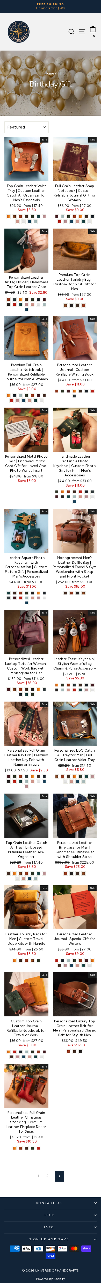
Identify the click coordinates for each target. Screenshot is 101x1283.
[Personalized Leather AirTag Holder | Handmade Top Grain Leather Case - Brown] (26, 299)
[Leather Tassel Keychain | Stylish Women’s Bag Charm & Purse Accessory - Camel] (57, 685)
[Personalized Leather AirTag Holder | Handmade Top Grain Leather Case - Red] (14, 304)
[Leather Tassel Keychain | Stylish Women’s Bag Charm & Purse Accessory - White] (93, 690)
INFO (49, 1227)
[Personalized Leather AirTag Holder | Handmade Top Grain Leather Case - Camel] (20, 299)
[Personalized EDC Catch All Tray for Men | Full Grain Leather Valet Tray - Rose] (72, 781)
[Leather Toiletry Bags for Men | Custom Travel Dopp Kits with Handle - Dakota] (32, 960)
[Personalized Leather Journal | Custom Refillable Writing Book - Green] (63, 391)
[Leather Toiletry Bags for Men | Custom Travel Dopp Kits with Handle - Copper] (26, 960)
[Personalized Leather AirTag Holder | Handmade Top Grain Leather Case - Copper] (8, 299)
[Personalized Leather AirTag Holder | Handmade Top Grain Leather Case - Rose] (32, 304)
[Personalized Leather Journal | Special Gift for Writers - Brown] (60, 965)
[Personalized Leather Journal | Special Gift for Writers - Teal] (83, 965)
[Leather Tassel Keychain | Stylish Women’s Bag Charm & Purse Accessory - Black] (57, 690)
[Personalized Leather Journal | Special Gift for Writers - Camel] (93, 960)
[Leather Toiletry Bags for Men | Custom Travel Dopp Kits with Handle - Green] (38, 960)
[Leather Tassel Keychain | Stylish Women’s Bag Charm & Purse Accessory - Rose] (69, 690)
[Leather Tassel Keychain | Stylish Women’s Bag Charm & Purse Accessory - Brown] (81, 685)
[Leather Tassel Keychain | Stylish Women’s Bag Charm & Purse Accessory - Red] (75, 690)
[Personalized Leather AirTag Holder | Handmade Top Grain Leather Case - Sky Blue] (14, 299)
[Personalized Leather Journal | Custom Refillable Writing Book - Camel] (75, 391)
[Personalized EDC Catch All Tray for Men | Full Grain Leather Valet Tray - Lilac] (93, 776)
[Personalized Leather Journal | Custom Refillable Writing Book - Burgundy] (69, 391)
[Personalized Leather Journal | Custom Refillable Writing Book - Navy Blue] (87, 391)
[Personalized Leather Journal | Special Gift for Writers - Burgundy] (87, 960)
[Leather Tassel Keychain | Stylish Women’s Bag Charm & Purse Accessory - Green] (63, 685)
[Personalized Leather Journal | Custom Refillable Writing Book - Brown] (81, 391)
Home (49, 73)
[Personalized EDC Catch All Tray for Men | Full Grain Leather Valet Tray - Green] (81, 776)
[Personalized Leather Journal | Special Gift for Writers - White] (89, 965)
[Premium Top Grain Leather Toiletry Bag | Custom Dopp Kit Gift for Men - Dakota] (66, 306)
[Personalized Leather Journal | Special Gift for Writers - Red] (57, 960)
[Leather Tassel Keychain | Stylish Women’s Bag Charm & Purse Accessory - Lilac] (87, 690)
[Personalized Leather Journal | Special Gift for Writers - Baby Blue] (69, 960)
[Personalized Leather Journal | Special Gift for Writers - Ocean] (72, 965)
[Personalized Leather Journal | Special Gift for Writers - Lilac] (66, 965)
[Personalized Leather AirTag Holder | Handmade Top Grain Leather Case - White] (38, 304)
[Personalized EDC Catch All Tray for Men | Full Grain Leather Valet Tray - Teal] (87, 776)
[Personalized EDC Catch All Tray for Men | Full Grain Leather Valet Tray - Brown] (69, 776)
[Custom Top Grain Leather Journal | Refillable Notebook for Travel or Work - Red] (14, 1052)
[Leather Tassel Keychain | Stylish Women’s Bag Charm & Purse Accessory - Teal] (81, 690)
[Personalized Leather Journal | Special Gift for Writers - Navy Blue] (63, 960)
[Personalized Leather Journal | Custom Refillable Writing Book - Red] (93, 391)
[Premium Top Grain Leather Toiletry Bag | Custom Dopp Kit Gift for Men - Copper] (83, 306)
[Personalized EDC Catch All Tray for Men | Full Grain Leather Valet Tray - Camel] (75, 776)
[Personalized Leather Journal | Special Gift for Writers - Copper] (81, 960)
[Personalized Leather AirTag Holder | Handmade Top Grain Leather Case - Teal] (20, 304)
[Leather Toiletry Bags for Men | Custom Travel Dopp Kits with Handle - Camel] (14, 960)
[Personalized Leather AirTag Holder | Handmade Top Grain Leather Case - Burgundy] (44, 299)
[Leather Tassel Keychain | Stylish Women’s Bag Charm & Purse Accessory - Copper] (69, 685)
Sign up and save (49, 1239)
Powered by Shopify (50, 1279)
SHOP (49, 1215)
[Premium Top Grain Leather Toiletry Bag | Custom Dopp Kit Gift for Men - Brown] (78, 306)
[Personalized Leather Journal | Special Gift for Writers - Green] (75, 960)
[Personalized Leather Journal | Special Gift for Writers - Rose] (78, 965)
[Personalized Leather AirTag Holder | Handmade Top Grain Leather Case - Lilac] (26, 304)
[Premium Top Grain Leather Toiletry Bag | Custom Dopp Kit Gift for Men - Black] (72, 306)
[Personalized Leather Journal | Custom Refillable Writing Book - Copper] (57, 391)
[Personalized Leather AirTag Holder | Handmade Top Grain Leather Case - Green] (32, 299)
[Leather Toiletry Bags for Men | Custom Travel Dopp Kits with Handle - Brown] (20, 960)
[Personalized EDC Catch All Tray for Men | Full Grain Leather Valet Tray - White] (66, 781)
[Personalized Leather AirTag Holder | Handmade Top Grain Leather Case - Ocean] (26, 309)
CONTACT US (49, 1203)
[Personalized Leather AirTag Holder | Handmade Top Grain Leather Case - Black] (8, 304)
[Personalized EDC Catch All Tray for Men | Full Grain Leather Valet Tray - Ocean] (78, 781)
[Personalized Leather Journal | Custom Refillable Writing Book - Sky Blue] (75, 396)
